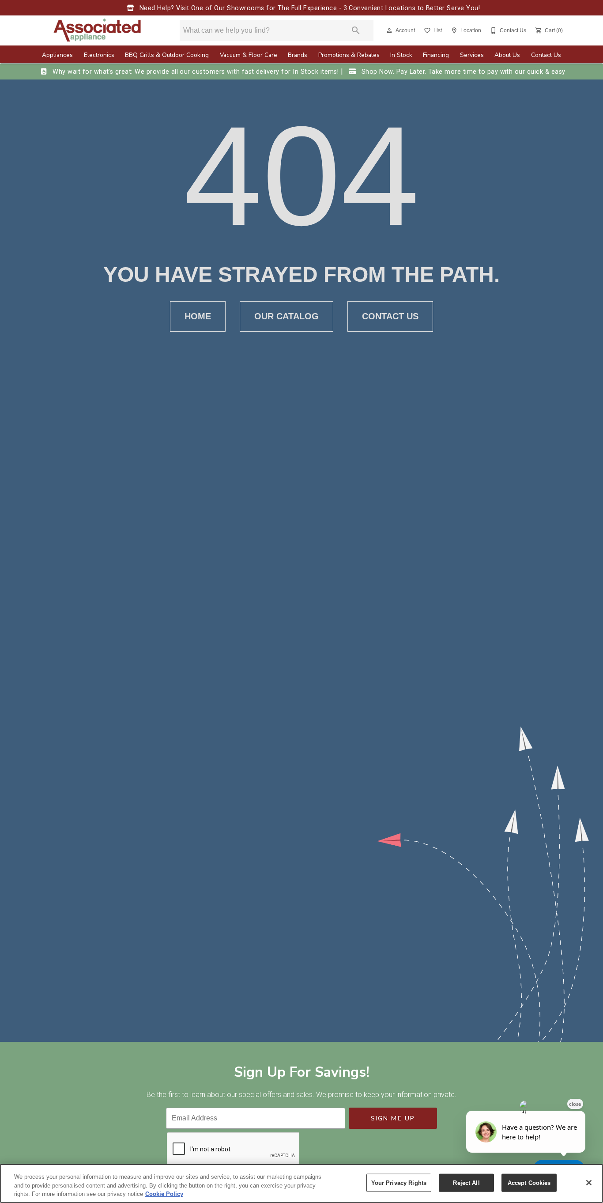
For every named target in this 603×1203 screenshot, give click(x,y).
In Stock (401, 55)
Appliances (57, 55)
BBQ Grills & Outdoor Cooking (167, 55)
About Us (507, 55)
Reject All (466, 1182)
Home (198, 316)
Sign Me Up (393, 1118)
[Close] (589, 1182)
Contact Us (546, 55)
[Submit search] (356, 30)
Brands (297, 55)
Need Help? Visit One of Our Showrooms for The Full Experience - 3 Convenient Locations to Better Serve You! (308, 8)
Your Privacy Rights (398, 1182)
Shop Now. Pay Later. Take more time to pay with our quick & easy (462, 72)
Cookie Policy (164, 1194)
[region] (301, 1183)
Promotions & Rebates (349, 55)
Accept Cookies (529, 1182)
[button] (389, 30)
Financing (436, 55)
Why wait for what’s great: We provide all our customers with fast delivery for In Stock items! (196, 72)
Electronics (99, 55)
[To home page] (97, 30)
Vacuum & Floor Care (248, 55)
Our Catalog (286, 316)
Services (472, 55)
